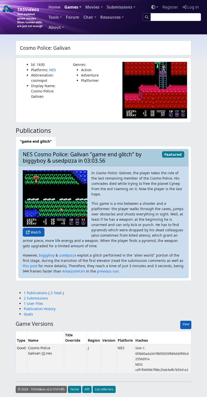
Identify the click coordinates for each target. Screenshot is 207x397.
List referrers (104, 389)
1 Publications (36, 292)
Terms (74, 389)
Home (54, 7)
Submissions (119, 7)
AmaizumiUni (73, 271)
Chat (88, 17)
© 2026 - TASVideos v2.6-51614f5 (41, 389)
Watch (35, 232)
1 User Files (33, 303)
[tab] (36, 141)
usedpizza (67, 255)
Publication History (40, 308)
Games (71, 7)
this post (30, 265)
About (54, 27)
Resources (110, 17)
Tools (53, 17)
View (186, 324)
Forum (72, 17)
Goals (28, 314)
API (87, 389)
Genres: (79, 64)
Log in (192, 7)
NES (52, 69)
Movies (92, 7)
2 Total (56, 292)
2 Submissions (36, 298)
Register (170, 7)
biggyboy (47, 255)
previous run (108, 271)
